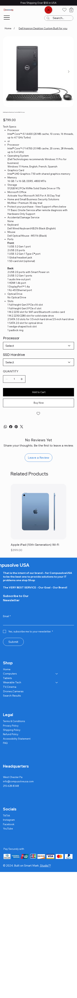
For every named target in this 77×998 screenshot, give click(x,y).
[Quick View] (38, 511)
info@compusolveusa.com (18, 781)
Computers (10, 673)
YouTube (8, 828)
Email (7, 616)
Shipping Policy (11, 729)
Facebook (8, 824)
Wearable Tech (12, 682)
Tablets (7, 678)
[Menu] (7, 18)
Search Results (12, 695)
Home (6, 669)
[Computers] (56, 674)
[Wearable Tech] (56, 682)
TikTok (6, 815)
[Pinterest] (16, 426)
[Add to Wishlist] (38, 413)
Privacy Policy (11, 725)
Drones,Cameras (13, 691)
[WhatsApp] (5, 426)
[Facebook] (10, 426)
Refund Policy (10, 734)
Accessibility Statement (16, 738)
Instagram (9, 819)
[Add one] (21, 379)
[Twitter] (21, 426)
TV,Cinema (9, 687)
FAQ (5, 742)
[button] (71, 9)
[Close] (48, 10)
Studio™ (45, 865)
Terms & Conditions (14, 721)
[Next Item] (69, 72)
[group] (38, 518)
